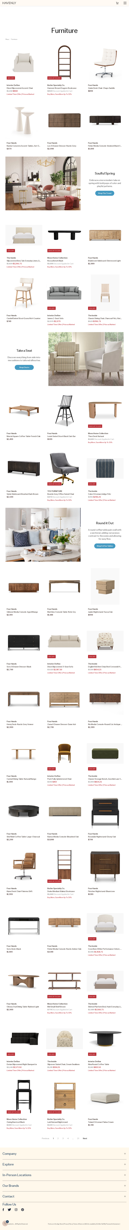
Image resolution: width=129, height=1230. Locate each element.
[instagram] (16, 1209)
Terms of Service (78, 1224)
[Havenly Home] (9, 3)
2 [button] (58, 1138)
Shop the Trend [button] (104, 193)
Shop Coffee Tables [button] (105, 546)
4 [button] (68, 1138)
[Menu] (123, 3)
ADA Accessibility (90, 1224)
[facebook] (3, 1209)
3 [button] (63, 1138)
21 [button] (78, 1138)
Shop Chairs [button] (24, 367)
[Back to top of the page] (121, 1217)
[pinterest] (22, 1209)
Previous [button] (45, 1138)
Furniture (14, 39)
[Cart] (117, 3)
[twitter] (9, 1209)
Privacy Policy (68, 1224)
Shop (7, 39)
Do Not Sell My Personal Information (108, 1224)
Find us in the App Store (55, 1224)
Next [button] (85, 1138)
